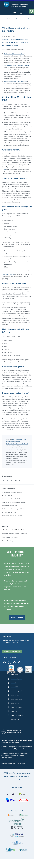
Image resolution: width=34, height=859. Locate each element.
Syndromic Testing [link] (7, 541)
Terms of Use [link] (21, 763)
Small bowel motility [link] (8, 274)
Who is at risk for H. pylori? (10, 512)
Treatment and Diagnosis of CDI (11, 499)
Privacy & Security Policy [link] (8, 763)
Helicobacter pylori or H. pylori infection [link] (15, 81)
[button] (15, 13)
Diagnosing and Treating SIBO (10, 505)
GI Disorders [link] (10, 19)
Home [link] (4, 19)
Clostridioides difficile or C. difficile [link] (14, 54)
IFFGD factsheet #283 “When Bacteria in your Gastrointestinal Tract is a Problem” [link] (17, 441)
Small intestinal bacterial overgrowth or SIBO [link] (16, 65)
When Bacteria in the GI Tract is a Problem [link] (14, 530)
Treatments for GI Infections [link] (10, 537)
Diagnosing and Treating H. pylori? (12, 515)
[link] (31, 11)
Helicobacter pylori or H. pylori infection (13, 509)
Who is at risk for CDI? (8, 495)
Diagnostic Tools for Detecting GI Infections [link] (14, 533)
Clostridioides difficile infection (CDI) (12, 492)
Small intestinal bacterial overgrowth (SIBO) (14, 502)
